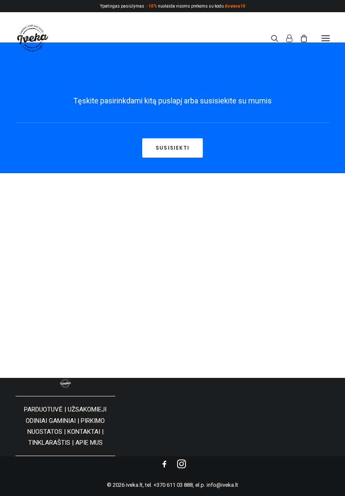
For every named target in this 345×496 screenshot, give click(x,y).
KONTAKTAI (83, 431)
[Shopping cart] (300, 38)
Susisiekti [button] (172, 147)
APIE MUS (89, 442)
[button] (325, 38)
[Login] (285, 38)
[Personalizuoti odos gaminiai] (32, 38)
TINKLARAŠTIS (49, 442)
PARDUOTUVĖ (43, 409)
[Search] (271, 38)
